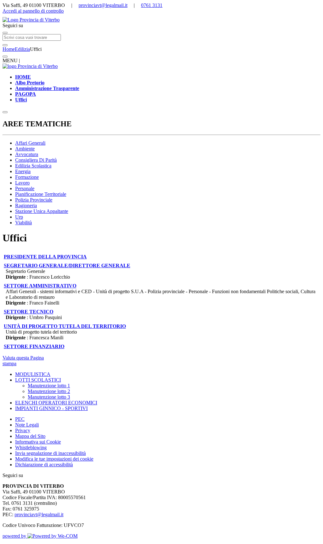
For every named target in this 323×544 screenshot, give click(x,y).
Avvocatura (26, 154)
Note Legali (27, 424)
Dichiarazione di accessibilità (44, 464)
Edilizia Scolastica (33, 165)
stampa (9, 363)
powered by (15, 536)
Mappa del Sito (30, 436)
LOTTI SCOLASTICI (38, 380)
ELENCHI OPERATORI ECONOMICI (56, 402)
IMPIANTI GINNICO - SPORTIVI (51, 408)
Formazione (27, 177)
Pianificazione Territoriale (40, 194)
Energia (23, 171)
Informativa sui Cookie (38, 441)
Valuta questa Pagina (23, 357)
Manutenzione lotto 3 (49, 397)
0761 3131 (151, 5)
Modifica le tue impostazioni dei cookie (54, 459)
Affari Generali (30, 143)
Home (9, 49)
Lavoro (22, 182)
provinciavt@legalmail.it (103, 5)
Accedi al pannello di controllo (33, 11)
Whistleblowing (31, 447)
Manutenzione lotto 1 (49, 385)
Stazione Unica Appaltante (41, 211)
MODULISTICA (32, 374)
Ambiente (25, 148)
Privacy (22, 430)
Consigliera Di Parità (36, 160)
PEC (20, 419)
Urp (19, 217)
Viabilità (23, 222)
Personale (24, 188)
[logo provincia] (161, 20)
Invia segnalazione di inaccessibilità (50, 453)
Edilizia (22, 49)
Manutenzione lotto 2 (49, 391)
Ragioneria (26, 205)
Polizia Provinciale (33, 199)
